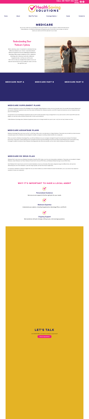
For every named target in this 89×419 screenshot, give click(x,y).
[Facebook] (81, 2)
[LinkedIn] (83, 2)
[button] (44, 336)
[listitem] (15, 87)
